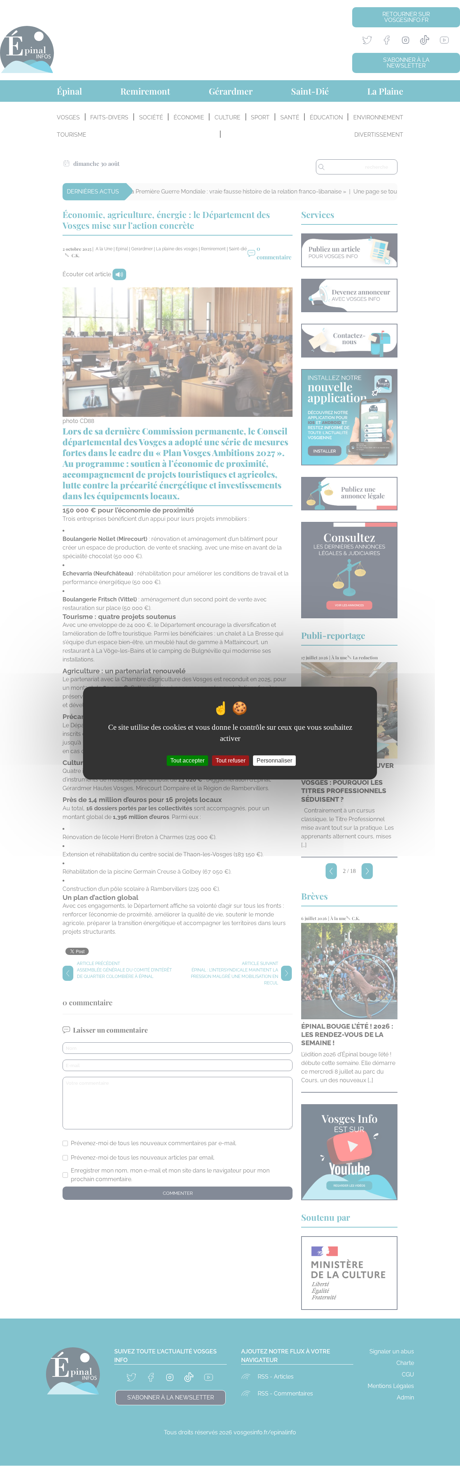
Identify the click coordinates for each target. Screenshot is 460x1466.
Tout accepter (187, 760)
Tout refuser (230, 760)
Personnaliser (274, 760)
